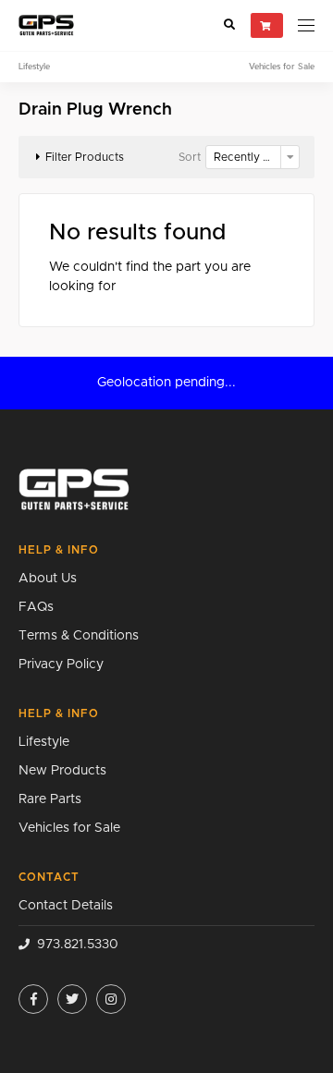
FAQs (36, 607)
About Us (47, 578)
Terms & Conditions (78, 635)
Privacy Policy (61, 664)
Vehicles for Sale (281, 67)
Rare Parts (49, 799)
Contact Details (65, 905)
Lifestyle (34, 67)
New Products (62, 770)
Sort (190, 157)
